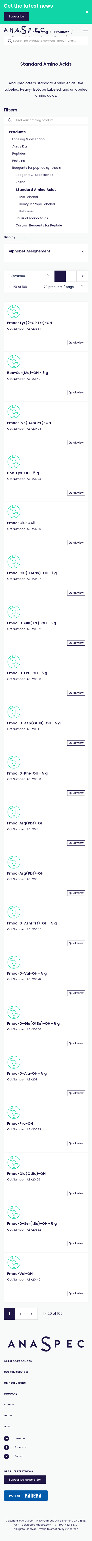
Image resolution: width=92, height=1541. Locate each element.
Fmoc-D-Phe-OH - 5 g (27, 773)
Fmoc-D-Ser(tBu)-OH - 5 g (32, 1223)
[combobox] (29, 275)
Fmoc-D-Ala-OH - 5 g (27, 1073)
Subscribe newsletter (25, 1479)
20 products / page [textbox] (59, 287)
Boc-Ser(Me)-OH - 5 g (27, 372)
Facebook (21, 1447)
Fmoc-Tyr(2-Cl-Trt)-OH (29, 322)
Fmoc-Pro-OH (20, 1123)
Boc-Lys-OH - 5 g (23, 473)
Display (10, 237)
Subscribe (16, 16)
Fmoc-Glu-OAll (21, 522)
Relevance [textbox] (17, 275)
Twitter (19, 1456)
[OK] (8, 41)
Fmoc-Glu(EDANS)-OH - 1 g (32, 573)
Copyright (12, 1520)
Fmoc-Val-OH (20, 1273)
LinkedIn (20, 1438)
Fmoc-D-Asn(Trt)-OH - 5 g (32, 923)
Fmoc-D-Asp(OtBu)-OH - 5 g (34, 723)
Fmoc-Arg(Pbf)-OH (25, 823)
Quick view (76, 342)
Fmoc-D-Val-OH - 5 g (27, 973)
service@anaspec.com (36, 1524)
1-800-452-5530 (66, 1524)
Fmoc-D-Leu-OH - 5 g (27, 673)
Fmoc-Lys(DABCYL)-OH (29, 422)
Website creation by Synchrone (58, 1529)
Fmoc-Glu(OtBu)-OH (26, 1173)
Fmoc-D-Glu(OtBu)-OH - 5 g (33, 1023)
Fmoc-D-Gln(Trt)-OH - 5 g (31, 623)
